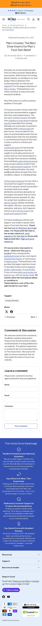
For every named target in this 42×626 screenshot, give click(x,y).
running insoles (24, 128)
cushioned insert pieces (27, 161)
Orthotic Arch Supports (14, 181)
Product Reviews (11, 301)
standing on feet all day (19, 120)
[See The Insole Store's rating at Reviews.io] (31, 606)
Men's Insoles (10, 89)
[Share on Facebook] (11, 311)
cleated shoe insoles (13, 259)
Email (7, 395)
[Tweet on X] (6, 311)
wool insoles (29, 269)
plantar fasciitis (10, 203)
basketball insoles (11, 256)
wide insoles (16, 269)
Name (7, 385)
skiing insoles (11, 261)
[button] (38, 19)
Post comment (21, 426)
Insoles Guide (28, 275)
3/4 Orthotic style (20, 211)
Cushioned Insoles (12, 147)
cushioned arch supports (20, 166)
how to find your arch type (24, 228)
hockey (32, 259)
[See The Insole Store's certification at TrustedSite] (31, 613)
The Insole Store (13, 620)
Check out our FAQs (21, 581)
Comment (9, 406)
